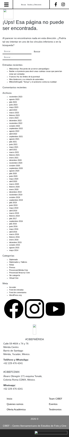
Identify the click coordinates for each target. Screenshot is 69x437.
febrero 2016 (14, 237)
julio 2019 (13, 203)
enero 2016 (13, 240)
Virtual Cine (13, 278)
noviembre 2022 (15, 123)
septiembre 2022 (16, 128)
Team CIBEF (55, 398)
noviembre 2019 (15, 195)
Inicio (9, 398)
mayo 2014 (13, 250)
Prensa (12, 267)
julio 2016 (13, 224)
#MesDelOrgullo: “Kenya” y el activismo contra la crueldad (32, 82)
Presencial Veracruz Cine (19, 273)
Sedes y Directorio (34, 5)
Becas (23, 5)
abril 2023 (13, 110)
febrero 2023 (14, 115)
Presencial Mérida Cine (18, 270)
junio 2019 (13, 205)
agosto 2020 (14, 171)
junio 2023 (13, 105)
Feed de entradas (16, 290)
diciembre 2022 (15, 121)
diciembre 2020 (15, 160)
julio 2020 (13, 173)
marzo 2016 (14, 234)
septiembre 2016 (16, 221)
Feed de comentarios (17, 292)
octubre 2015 (14, 245)
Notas (11, 265)
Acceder (12, 287)
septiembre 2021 (16, 136)
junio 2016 (13, 226)
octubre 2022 (14, 126)
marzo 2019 (14, 213)
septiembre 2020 (16, 168)
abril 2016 (13, 232)
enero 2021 (13, 158)
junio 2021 (13, 144)
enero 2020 (13, 189)
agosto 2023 (14, 99)
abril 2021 (13, 150)
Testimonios (55, 409)
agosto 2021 (14, 139)
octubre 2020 (14, 166)
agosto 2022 (14, 131)
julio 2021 (13, 142)
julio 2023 (13, 102)
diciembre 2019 (15, 192)
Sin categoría (14, 275)
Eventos (53, 404)
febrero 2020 (14, 187)
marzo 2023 (14, 113)
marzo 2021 (14, 152)
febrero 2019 (14, 216)
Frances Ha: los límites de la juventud (24, 77)
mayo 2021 (13, 147)
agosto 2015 (14, 248)
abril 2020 (13, 181)
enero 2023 (13, 118)
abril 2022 (13, 134)
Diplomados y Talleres (18, 262)
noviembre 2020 (15, 163)
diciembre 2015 (15, 242)
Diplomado (13, 260)
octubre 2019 (14, 197)
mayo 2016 (13, 229)
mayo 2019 (13, 208)
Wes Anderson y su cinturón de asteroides (26, 79)
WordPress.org (15, 295)
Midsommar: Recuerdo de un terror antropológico (29, 69)
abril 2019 (13, 211)
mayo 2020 (13, 179)
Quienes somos (15, 404)
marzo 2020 (14, 184)
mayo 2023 (13, 107)
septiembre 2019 (16, 200)
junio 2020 (13, 176)
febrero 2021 (14, 155)
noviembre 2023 (15, 97)
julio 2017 (13, 218)
